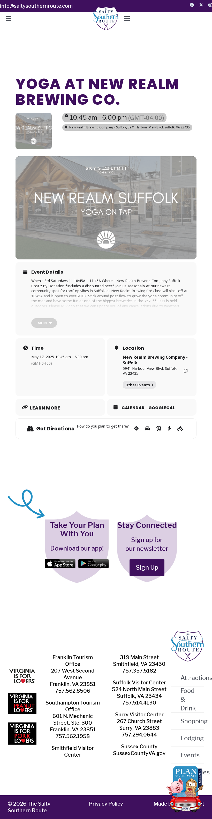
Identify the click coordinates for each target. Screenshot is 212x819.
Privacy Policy (106, 804)
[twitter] (201, 5)
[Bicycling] (180, 428)
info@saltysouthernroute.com (36, 6)
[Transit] (159, 428)
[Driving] (147, 428)
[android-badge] (93, 562)
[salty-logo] (106, 9)
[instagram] (210, 5)
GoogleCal (161, 408)
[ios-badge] (60, 562)
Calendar (133, 408)
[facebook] (192, 5)
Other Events (137, 384)
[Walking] (169, 428)
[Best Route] (136, 428)
